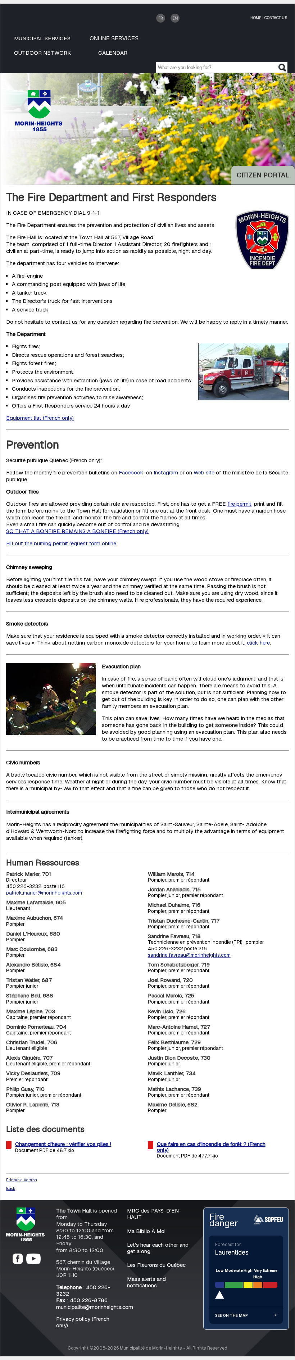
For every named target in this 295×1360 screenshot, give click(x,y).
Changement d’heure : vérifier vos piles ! (63, 1144)
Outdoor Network (42, 52)
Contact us (275, 17)
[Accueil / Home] (38, 129)
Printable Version (21, 1179)
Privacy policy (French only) (82, 1322)
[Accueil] (25, 1239)
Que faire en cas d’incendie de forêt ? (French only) (211, 1147)
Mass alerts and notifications (146, 1282)
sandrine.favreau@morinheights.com (189, 955)
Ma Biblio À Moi (146, 1231)
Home (255, 17)
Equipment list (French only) (40, 418)
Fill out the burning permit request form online (61, 543)
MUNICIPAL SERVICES (42, 38)
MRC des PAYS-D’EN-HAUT (154, 1214)
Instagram (166, 472)
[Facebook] (17, 1262)
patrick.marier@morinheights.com (44, 893)
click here (258, 642)
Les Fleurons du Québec (156, 1265)
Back (10, 1188)
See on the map (231, 1315)
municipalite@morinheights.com (94, 1307)
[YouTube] (33, 1262)
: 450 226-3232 (83, 1290)
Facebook (131, 472)
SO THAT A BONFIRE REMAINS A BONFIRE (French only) (77, 531)
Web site (204, 472)
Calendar (112, 52)
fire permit (239, 504)
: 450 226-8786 (82, 1300)
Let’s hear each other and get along (158, 1248)
